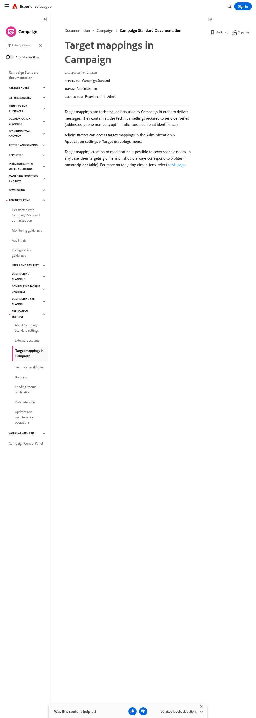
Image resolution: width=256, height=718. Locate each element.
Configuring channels (21, 276)
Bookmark (222, 32)
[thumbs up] (132, 712)
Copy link (244, 32)
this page (178, 164)
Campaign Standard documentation (24, 75)
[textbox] (25, 45)
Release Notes (19, 88)
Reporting (16, 155)
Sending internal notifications (26, 389)
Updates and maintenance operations (24, 417)
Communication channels (20, 121)
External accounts (27, 340)
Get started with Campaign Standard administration (26, 215)
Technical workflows (29, 367)
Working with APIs (21, 433)
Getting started (20, 98)
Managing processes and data (23, 178)
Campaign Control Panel (26, 443)
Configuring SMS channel (24, 301)
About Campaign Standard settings (27, 328)
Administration (87, 88)
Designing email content (20, 134)
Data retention (25, 402)
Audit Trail (19, 240)
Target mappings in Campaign (30, 353)
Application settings (20, 314)
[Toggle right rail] (210, 19)
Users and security (25, 265)
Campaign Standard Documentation (151, 30)
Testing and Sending (23, 145)
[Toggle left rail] (45, 19)
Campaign (105, 30)
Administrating (19, 200)
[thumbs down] (143, 712)
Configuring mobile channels (26, 289)
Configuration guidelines (21, 253)
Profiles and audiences (18, 108)
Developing (17, 190)
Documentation (77, 30)
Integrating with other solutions (21, 166)
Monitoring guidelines (27, 230)
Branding (21, 377)
